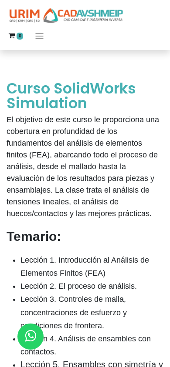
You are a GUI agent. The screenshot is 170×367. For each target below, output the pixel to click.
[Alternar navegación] (39, 36)
